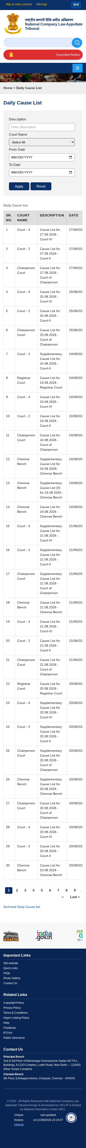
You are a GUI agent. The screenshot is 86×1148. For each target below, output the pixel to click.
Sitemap (41, 4)
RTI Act (7, 1032)
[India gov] (43, 935)
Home (7, 88)
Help (6, 1022)
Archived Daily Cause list (21, 907)
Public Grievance (14, 1037)
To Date (14, 165)
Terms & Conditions (15, 1012)
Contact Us (10, 983)
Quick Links (10, 968)
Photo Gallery (11, 978)
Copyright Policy (13, 1002)
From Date (17, 149)
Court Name (18, 134)
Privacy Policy (12, 1007)
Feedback (9, 1027)
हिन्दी (76, 5)
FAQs (6, 973)
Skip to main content (19, 4)
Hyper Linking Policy (16, 1017)
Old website (10, 963)
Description (17, 119)
